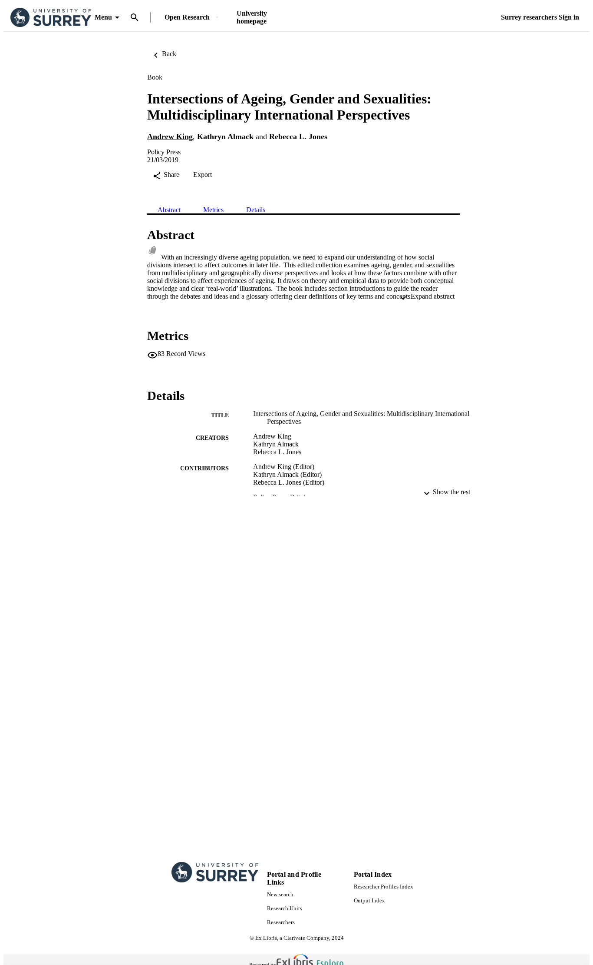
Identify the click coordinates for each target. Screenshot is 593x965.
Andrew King (170, 136)
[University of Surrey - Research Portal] (50, 17)
